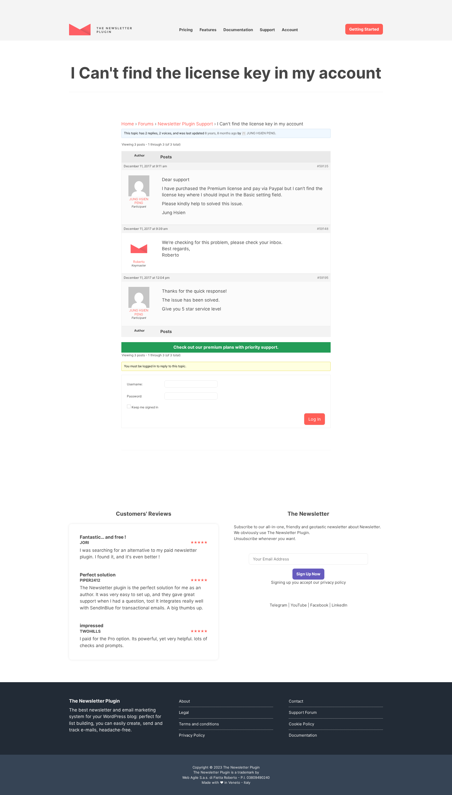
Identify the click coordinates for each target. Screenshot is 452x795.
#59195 (322, 278)
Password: (134, 396)
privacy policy (333, 582)
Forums (146, 123)
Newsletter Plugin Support (185, 123)
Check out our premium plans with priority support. (226, 347)
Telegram (278, 605)
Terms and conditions (199, 723)
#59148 (322, 229)
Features (208, 29)
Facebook (319, 605)
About (184, 701)
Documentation (238, 29)
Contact (296, 701)
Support (267, 29)
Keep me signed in (145, 407)
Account (290, 29)
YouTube (299, 605)
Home (127, 123)
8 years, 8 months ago (221, 133)
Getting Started (364, 29)
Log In (314, 419)
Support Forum (303, 712)
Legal (184, 712)
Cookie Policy (301, 723)
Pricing (186, 29)
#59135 (322, 166)
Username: (135, 384)
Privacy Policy (192, 735)
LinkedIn (339, 605)
